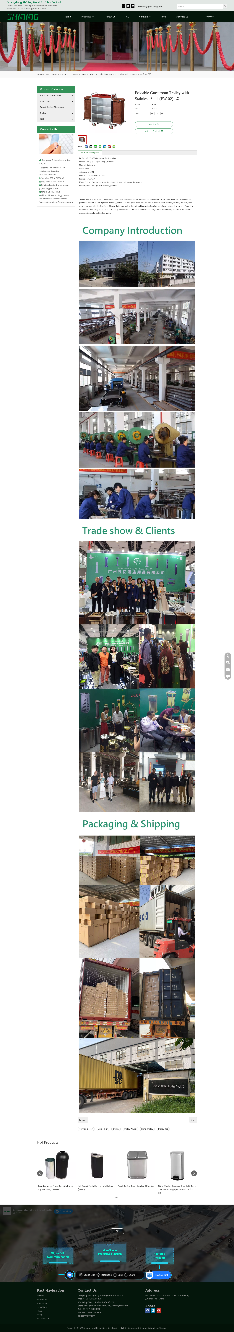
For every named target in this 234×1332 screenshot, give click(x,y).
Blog (40, 1314)
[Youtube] (132, 6)
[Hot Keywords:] (225, 6)
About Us (42, 1303)
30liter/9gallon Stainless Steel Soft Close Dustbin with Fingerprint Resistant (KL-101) (57, 1189)
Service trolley (86, 1129)
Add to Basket (152, 131)
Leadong (154, 1328)
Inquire (152, 124)
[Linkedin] (128, 6)
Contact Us (43, 1318)
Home (41, 1295)
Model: (137, 105)
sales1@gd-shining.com (151, 6)
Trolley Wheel (130, 1129)
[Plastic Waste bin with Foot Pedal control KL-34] (97, 1165)
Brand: (137, 109)
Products (42, 1299)
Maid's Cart (103, 1129)
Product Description (90, 152)
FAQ (40, 1310)
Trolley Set (163, 1129)
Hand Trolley (147, 1129)
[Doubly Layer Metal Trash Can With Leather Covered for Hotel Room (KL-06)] (137, 1165)
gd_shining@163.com (48, 188)
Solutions (42, 1307)
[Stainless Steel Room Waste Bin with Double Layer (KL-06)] (177, 1165)
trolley (116, 1129)
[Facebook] (123, 6)
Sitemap (163, 1328)
